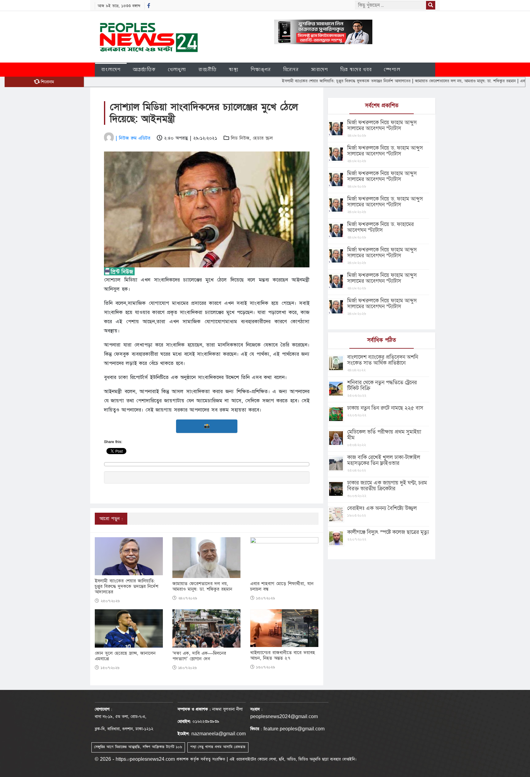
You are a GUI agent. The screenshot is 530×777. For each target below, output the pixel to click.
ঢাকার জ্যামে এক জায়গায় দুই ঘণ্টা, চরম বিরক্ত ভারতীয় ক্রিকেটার (387, 485)
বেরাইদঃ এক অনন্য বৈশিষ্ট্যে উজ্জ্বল (382, 508)
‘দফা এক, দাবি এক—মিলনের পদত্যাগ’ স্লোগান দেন (199, 656)
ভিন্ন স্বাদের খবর (356, 69)
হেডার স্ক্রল (263, 138)
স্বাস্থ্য (233, 69)
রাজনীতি (207, 69)
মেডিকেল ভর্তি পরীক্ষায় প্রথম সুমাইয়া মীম (384, 434)
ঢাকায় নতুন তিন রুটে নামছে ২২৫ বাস (385, 407)
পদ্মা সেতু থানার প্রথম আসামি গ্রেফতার (217, 746)
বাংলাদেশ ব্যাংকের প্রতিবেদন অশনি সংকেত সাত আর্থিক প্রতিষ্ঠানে (382, 360)
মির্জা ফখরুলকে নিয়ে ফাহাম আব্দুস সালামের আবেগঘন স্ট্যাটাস (382, 125)
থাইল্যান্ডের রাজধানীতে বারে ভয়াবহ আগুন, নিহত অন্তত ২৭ (282, 655)
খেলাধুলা (177, 69)
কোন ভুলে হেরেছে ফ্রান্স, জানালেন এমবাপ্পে (125, 656)
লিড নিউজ (240, 138)
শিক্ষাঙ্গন (261, 69)
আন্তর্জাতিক (144, 69)
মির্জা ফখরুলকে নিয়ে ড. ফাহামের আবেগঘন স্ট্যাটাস (380, 227)
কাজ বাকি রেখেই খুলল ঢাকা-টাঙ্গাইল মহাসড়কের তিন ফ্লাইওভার (383, 460)
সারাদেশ (319, 69)
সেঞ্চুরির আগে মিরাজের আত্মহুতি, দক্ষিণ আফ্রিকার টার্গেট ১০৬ (138, 746)
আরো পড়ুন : (111, 518)
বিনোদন (291, 69)
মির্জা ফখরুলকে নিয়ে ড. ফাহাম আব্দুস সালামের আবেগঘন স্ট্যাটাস (385, 150)
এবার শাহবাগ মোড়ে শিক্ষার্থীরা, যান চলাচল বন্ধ (281, 586)
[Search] (430, 5)
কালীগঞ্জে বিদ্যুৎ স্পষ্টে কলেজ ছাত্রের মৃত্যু (388, 532)
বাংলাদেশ (111, 69)
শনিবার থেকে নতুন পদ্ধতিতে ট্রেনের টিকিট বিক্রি (382, 385)
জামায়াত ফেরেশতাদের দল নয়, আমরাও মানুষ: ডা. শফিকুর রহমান (439, 81)
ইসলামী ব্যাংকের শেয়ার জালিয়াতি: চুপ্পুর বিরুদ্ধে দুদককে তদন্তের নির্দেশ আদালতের (320, 81)
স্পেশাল (392, 69)
